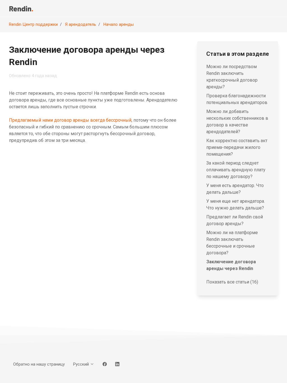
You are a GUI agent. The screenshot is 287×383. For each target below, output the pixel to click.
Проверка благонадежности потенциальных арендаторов (236, 99)
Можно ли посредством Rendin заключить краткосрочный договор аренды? (232, 76)
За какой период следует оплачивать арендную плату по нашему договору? (235, 169)
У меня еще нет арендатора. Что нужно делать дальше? (235, 205)
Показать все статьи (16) (232, 282)
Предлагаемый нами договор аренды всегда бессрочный (70, 120)
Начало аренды (118, 24)
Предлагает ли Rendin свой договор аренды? (234, 220)
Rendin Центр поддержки (33, 24)
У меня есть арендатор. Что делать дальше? (235, 189)
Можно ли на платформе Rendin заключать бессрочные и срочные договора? (232, 242)
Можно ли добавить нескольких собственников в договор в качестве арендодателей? (237, 121)
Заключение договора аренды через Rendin (231, 265)
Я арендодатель (80, 24)
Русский (81, 364)
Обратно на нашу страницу (39, 364)
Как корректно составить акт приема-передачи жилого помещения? (236, 147)
